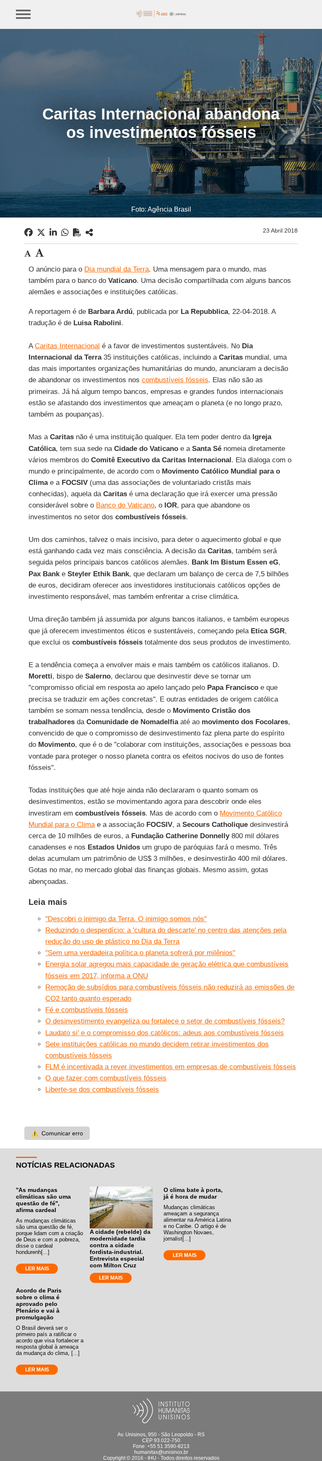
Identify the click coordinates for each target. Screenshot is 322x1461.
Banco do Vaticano (125, 505)
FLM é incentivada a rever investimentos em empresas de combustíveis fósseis (170, 1067)
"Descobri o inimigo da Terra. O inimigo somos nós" (126, 919)
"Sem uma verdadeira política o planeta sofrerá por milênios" (140, 953)
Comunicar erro (57, 1133)
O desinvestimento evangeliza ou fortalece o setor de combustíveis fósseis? (165, 1021)
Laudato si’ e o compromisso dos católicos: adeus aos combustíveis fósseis (164, 1033)
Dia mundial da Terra (116, 269)
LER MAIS (37, 1269)
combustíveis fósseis (175, 380)
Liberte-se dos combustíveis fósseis (102, 1089)
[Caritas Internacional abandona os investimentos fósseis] (89, 232)
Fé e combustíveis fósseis (86, 1010)
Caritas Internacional (67, 346)
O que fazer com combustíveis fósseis (105, 1078)
